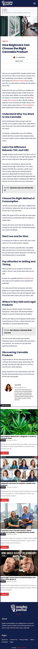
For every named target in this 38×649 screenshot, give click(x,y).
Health (5, 11)
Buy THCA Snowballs (26, 105)
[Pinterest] (21, 66)
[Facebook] (13, 66)
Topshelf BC (27, 278)
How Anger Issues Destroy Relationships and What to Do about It (17, 578)
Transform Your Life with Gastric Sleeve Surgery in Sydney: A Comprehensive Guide (17, 531)
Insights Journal (21, 648)
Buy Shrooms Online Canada (19, 81)
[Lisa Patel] (14, 57)
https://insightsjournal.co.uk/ (20, 387)
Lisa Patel (21, 57)
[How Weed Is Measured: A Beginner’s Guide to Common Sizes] (19, 422)
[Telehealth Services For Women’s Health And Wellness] (19, 469)
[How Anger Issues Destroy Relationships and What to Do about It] (19, 563)
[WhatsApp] (25, 66)
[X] (17, 66)
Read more (4, 453)
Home (5, 9)
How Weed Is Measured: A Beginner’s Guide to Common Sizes (18, 437)
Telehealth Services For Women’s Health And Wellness (17, 484)
